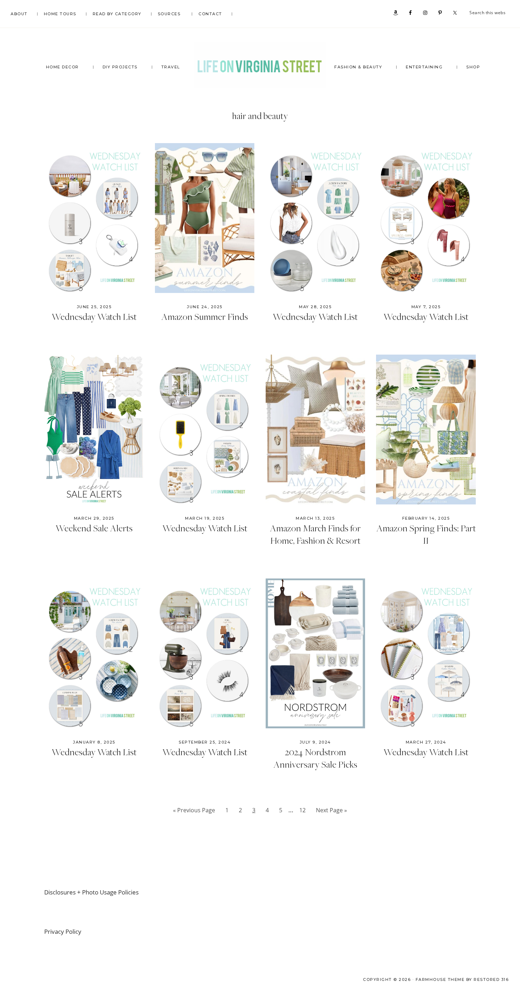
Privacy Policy (62, 931)
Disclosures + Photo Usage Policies (91, 892)
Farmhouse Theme (440, 979)
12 (304, 810)
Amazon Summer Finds (204, 316)
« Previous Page (194, 812)
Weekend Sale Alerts (94, 528)
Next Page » (331, 812)
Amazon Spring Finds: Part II (426, 534)
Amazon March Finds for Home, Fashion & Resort (315, 534)
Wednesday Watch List (94, 316)
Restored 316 (491, 979)
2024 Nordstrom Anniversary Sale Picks (315, 758)
